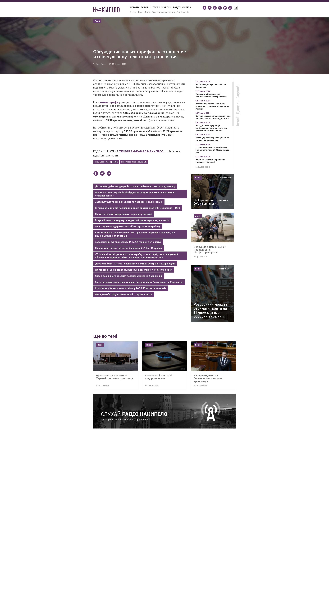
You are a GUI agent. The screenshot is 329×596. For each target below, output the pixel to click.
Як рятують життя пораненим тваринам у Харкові (123, 214)
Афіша (133, 12)
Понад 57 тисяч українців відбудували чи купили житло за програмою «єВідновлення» (135, 194)
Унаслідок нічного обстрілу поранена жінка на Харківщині (128, 275)
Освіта (186, 7)
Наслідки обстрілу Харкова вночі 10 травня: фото (123, 294)
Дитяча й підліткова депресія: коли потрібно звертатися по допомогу (135, 186)
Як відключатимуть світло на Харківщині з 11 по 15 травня (128, 248)
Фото (140, 12)
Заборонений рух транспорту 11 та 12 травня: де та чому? (128, 241)
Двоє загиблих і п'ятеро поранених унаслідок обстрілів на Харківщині (135, 263)
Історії (145, 7)
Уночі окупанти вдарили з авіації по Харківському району (127, 226)
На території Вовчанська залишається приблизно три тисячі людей (133, 269)
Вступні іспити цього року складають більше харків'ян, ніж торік (132, 220)
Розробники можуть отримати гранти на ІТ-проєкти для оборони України (212, 106)
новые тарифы (109, 102)
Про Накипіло (183, 12)
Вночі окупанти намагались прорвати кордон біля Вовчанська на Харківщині (139, 282)
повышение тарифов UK (106, 162)
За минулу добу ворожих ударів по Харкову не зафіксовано (129, 201)
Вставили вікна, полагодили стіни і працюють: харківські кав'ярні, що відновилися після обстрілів (135, 234)
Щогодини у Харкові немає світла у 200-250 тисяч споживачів (130, 288)
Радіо (176, 7)
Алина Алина (100, 64)
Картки (166, 7)
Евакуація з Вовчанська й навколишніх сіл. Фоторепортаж (211, 95)
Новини (134, 7)
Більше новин (202, 167)
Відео (147, 12)
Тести (156, 7)
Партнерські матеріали (163, 12)
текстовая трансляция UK (134, 162)
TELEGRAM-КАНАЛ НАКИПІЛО (141, 151)
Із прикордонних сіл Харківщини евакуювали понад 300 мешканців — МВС (137, 207)
